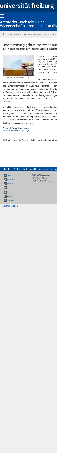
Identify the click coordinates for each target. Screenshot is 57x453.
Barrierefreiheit (20, 169)
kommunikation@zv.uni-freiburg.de (45, 182)
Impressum (43, 169)
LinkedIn (10, 196)
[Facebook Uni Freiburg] (5, 175)
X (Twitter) (10, 179)
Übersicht (7, 169)
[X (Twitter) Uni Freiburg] (5, 179)
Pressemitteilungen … (32, 34)
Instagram (10, 183)
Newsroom (13, 34)
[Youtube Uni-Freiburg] (5, 188)
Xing (8, 192)
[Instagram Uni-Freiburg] (5, 183)
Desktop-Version (10, 206)
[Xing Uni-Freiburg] (5, 192)
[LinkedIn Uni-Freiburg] (5, 196)
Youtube (9, 188)
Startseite (4, 34)
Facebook (10, 175)
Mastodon (10, 200)
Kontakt (32, 169)
